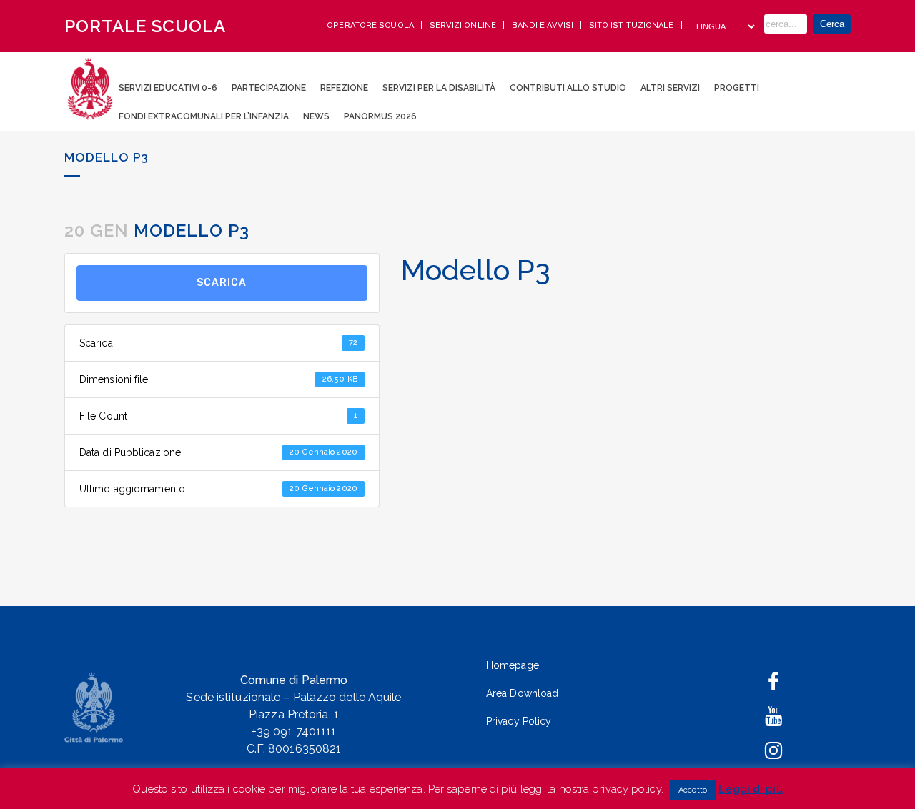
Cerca (832, 24)
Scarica (222, 283)
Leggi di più (750, 789)
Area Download (522, 693)
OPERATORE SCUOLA (371, 25)
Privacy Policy (518, 721)
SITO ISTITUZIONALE (632, 25)
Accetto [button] (692, 790)
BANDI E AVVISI (544, 25)
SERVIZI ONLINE (464, 25)
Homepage (512, 665)
